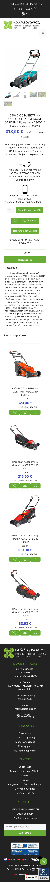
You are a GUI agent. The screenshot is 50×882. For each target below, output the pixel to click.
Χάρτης (33, 4)
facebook (31, 220)
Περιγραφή (25, 253)
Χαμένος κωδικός (25, 793)
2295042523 (17, 4)
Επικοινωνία (25, 733)
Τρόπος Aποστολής (25, 742)
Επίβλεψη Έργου (25, 813)
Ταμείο (25, 780)
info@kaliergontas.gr (25, 708)
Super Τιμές (25, 767)
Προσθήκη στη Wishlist (25, 231)
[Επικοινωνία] (21, 9)
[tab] (25, 252)
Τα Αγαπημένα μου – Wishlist (25, 771)
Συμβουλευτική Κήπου (25, 818)
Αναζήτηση (25, 833)
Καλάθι (25, 775)
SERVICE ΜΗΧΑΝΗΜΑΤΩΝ (25, 809)
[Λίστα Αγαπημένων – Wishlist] (41, 4)
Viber (28, 14)
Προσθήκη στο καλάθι (29, 210)
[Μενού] (42, 33)
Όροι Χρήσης (25, 746)
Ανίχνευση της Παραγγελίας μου (25, 784)
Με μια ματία (25, 412)
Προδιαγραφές (25, 260)
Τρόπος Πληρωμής (25, 737)
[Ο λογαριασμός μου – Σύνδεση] (15, 9)
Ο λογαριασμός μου (25, 788)
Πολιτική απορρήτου (25, 750)
